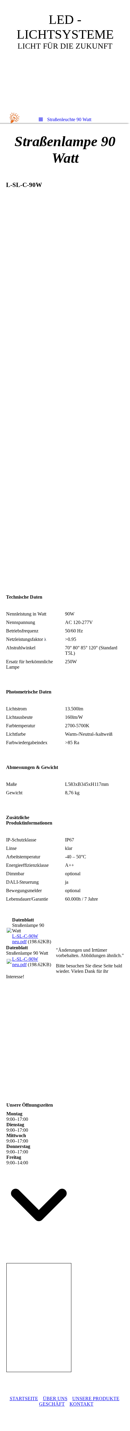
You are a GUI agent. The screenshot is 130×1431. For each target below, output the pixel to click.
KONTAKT (81, 1404)
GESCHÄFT (52, 1404)
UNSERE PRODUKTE (95, 1398)
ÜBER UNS (55, 1398)
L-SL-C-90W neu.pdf (25, 939)
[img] (65, 56)
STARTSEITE (24, 1398)
